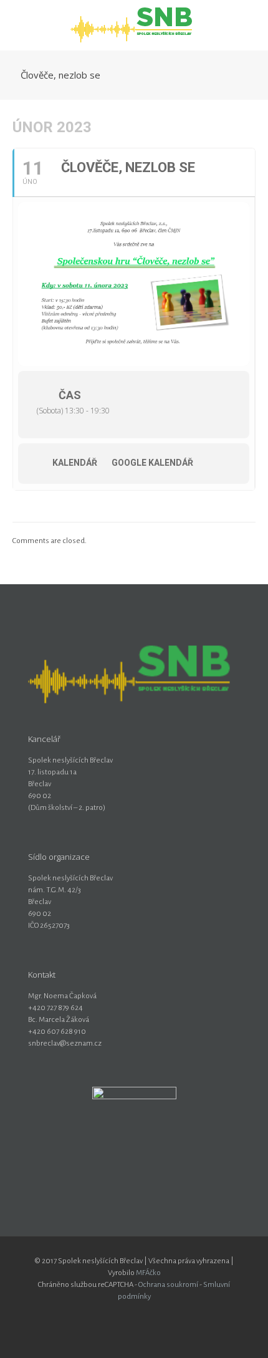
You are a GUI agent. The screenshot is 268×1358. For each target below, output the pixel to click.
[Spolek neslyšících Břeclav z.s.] (134, 25)
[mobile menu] (251, 25)
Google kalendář (152, 463)
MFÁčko (148, 1273)
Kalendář (74, 463)
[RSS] (159, 1314)
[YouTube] (142, 1314)
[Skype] (108, 1314)
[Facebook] (125, 1314)
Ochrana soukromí (168, 1285)
